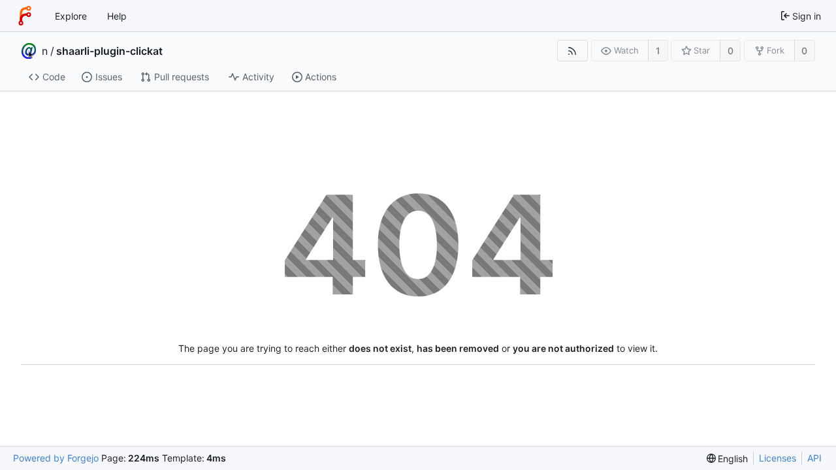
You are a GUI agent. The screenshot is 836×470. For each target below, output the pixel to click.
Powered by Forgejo (56, 457)
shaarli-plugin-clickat (109, 50)
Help (117, 16)
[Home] (25, 15)
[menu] (727, 458)
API (814, 457)
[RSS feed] (572, 50)
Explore (71, 16)
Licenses (777, 457)
